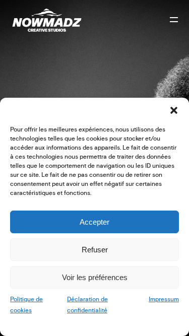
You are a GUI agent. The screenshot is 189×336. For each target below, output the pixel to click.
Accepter (94, 222)
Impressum (164, 299)
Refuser (95, 249)
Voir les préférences (95, 277)
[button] (174, 110)
